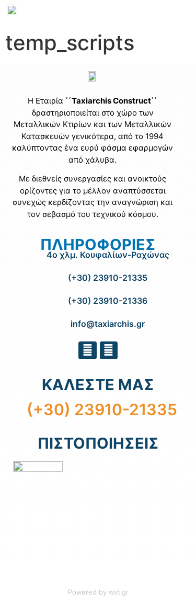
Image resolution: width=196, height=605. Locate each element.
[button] (180, 11)
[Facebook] (87, 350)
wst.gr (119, 592)
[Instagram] (109, 350)
